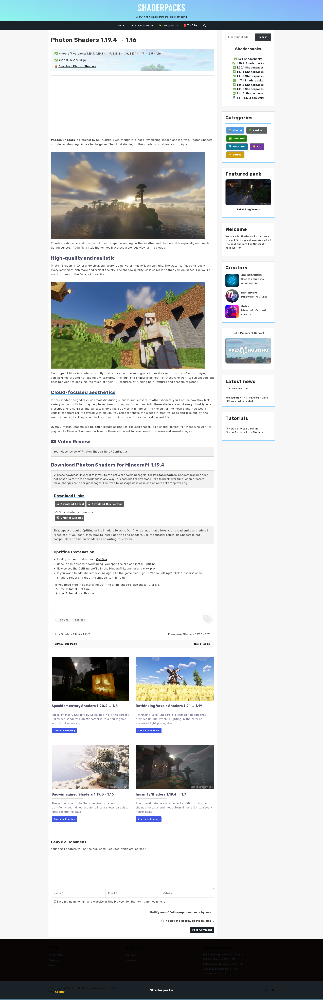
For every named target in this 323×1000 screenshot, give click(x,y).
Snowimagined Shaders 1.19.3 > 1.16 (83, 794)
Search (263, 37)
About (51, 965)
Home (121, 25)
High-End (63, 619)
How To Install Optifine (74, 589)
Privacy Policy (56, 955)
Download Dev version (106, 504)
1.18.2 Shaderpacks (250, 76)
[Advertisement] (132, 106)
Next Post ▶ (202, 643)
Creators (236, 267)
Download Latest (71, 504)
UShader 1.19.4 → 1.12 (214, 973)
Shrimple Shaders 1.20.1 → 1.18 (219, 959)
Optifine (101, 559)
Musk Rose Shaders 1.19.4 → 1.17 (220, 969)
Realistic (80, 619)
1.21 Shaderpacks (250, 59)
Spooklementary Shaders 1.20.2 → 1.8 (85, 706)
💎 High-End (237, 146)
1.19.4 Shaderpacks (250, 72)
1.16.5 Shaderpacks (250, 85)
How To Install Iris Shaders (77, 593)
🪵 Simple (235, 130)
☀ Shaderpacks (140, 25)
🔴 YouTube (190, 25)
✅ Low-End (236, 138)
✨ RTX (257, 146)
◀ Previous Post (66, 643)
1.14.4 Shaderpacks (250, 93)
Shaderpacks (161, 990)
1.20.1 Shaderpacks (250, 67)
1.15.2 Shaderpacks (250, 89)
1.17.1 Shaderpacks (250, 80)
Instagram (130, 960)
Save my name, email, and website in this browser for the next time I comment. (111, 901)
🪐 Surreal (235, 154)
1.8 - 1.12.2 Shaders (250, 97)
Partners (53, 960)
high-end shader (134, 377)
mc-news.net (240, 388)
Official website (71, 517)
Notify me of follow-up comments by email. (182, 912)
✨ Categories (166, 25)
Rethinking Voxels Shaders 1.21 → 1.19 (169, 706)
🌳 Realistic (256, 130)
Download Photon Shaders (77, 66)
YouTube (130, 955)
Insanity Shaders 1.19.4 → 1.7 (161, 794)
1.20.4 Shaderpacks (250, 63)
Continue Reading (64, 730)
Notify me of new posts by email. (190, 920)
